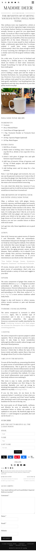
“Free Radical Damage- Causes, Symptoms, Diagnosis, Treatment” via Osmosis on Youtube (18, 262)
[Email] (15, 2)
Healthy (21, 471)
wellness (3, 474)
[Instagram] (5, 2)
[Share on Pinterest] (10, 468)
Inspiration (4, 472)
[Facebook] (12, 2)
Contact (22, 543)
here (7, 413)
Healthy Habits (27, 471)
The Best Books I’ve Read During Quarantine (9, 478)
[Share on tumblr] (13, 468)
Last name (6, 444)
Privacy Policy (21, 545)
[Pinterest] (8, 2)
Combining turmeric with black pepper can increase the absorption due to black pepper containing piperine (18, 325)
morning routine (21, 389)
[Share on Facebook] (6, 468)
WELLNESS (21, 13)
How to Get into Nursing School (29, 478)
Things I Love (26, 472)
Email (4, 431)
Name (3, 437)
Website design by (18, 548)
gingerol (18, 283)
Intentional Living (12, 472)
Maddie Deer (18, 8)
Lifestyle (20, 472)
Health (5, 471)
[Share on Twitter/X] (8, 468)
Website (4, 531)
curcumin (4, 314)
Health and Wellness (12, 471)
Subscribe (18, 451)
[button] (33, 2)
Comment (5, 495)
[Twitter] (2, 2)
